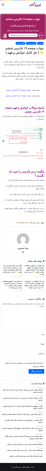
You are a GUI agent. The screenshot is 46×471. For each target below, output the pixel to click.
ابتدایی (40, 43)
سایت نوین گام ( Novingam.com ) (28, 223)
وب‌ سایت (41, 353)
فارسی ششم (31, 43)
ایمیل (42, 344)
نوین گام (39, 79)
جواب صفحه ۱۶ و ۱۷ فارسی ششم (18, 96)
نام (42, 334)
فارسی (41, 180)
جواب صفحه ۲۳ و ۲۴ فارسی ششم (18, 90)
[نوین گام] (35, 4)
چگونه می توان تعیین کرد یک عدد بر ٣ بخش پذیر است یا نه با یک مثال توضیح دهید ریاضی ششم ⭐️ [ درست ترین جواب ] (12, 270)
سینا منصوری (23, 248)
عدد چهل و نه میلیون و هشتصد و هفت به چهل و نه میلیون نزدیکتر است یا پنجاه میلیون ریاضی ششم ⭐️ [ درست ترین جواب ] (34, 270)
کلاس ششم (20, 43)
